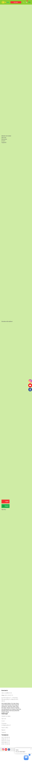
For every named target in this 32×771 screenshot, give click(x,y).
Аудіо (6, 501)
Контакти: (4, 690)
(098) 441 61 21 (5, 739)
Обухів (7, 712)
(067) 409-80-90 (24, 2)
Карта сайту (4, 727)
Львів (5, 705)
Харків (5, 703)
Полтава (13, 703)
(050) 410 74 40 (5, 741)
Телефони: (5, 735)
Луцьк (14, 706)
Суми (2, 705)
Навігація (4, 714)
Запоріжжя (4, 706)
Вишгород (12, 710)
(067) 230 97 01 (7, 695)
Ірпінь (7, 710)
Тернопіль (10, 706)
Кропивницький (5, 709)
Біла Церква (13, 709)
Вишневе (17, 710)
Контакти (4, 139)
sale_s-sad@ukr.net (6, 693)
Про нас (3, 137)
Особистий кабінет (7, 321)
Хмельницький (15, 705)
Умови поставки (6, 136)
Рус (5, 509)
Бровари (3, 710)
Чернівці (17, 707)
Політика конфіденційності (6, 724)
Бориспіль (18, 709)
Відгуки (3, 730)
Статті (3, 141)
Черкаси (13, 707)
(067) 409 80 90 (5, 737)
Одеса (17, 703)
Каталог (16, 2)
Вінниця (9, 705)
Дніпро (9, 703)
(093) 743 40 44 (5, 744)
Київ (2, 703)
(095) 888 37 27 (5, 742)
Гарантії (3, 142)
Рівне (17, 706)
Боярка (3, 712)
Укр (2, 509)
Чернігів (8, 707)
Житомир (3, 707)
